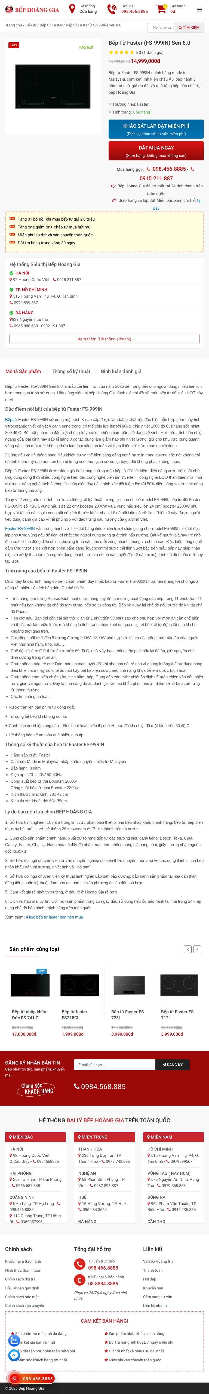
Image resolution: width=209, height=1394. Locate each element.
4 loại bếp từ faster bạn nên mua (54, 917)
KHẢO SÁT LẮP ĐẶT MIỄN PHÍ (156, 129)
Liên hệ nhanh (155, 1305)
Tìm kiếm (190, 27)
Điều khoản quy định (22, 1288)
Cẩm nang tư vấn (157, 1297)
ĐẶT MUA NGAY (156, 151)
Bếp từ (11, 419)
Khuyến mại (153, 1288)
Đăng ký (174, 1065)
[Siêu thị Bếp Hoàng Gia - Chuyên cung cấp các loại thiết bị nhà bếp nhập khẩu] (32, 9)
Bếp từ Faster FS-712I (178, 1014)
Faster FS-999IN (20, 528)
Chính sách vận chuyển (24, 1305)
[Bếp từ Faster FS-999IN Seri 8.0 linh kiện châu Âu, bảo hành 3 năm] (53, 86)
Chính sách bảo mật (22, 1297)
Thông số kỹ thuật (71, 371)
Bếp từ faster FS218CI (74, 1014)
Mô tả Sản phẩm (23, 371)
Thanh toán (153, 1270)
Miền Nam (161, 1137)
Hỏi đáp (149, 1279)
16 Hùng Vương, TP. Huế (104, 1203)
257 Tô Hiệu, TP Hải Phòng (37, 1179)
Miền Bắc (22, 1137)
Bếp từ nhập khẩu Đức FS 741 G (29, 1014)
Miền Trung (94, 1137)
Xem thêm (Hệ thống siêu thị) (104, 339)
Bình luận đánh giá (121, 371)
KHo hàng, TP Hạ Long (33, 1203)
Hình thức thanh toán (23, 1270)
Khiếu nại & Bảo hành (23, 1261)
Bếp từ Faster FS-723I (128, 1014)
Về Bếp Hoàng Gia (158, 1261)
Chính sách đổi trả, (20, 1279)
